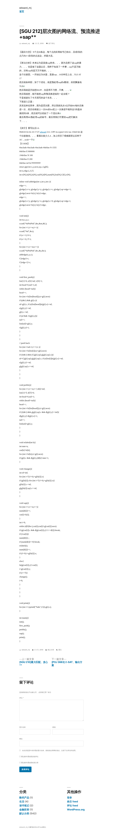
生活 (21, 801)
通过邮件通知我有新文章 (29, 763)
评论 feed (72, 805)
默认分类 (51, 650)
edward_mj (25, 7)
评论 (21, 698)
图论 (60, 650)
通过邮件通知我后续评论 (29, 757)
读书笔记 (24, 805)
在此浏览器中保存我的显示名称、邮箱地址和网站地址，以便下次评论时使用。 (49, 750)
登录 (69, 797)
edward (43, 132)
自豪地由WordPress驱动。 (37, 827)
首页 (21, 11)
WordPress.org (76, 809)
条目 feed (72, 801)
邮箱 (54, 727)
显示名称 (22, 727)
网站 (20, 739)
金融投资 (24, 809)
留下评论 (51, 43)
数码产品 (24, 797)
